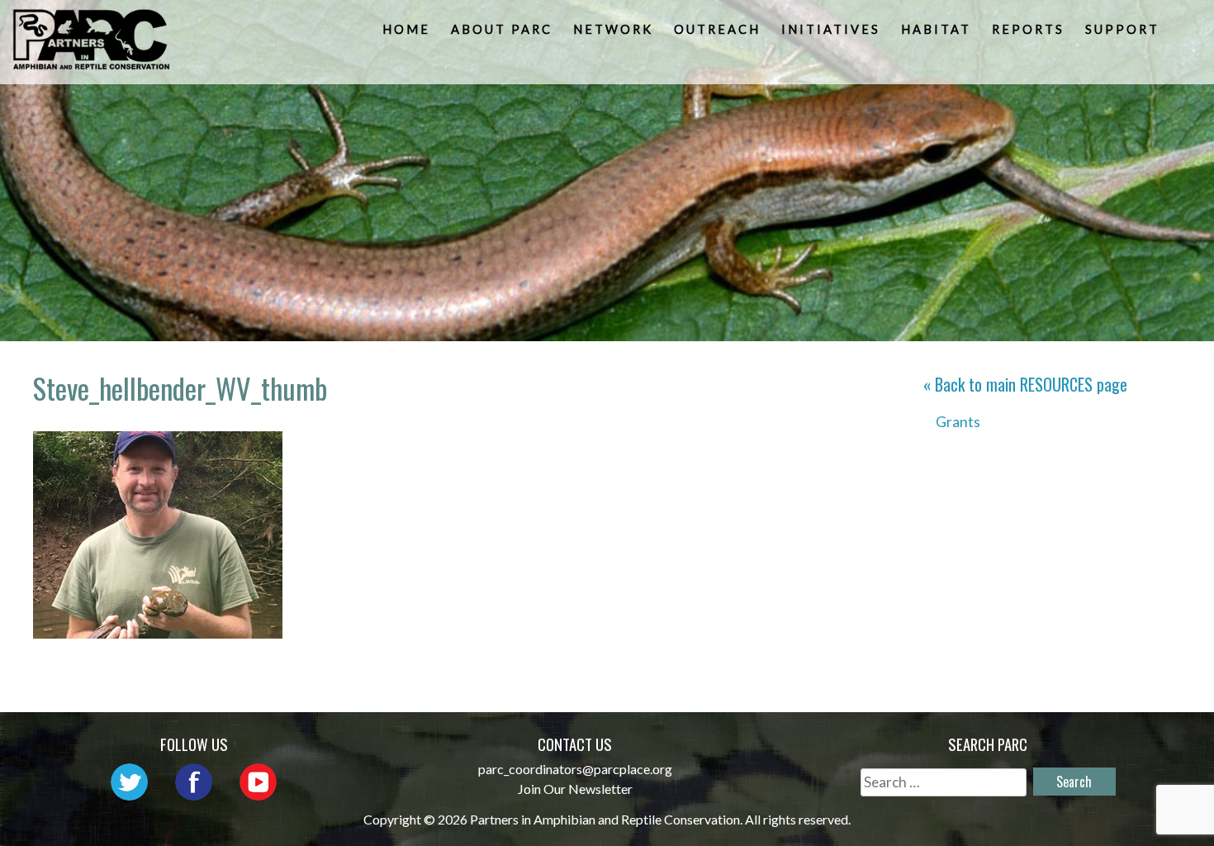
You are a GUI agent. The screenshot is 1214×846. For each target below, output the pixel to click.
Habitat (936, 29)
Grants (958, 421)
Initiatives (830, 29)
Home (406, 29)
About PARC (501, 29)
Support (1122, 29)
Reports (1028, 29)
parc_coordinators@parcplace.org (575, 769)
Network (613, 29)
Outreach (717, 29)
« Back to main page (1025, 384)
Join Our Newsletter (575, 788)
